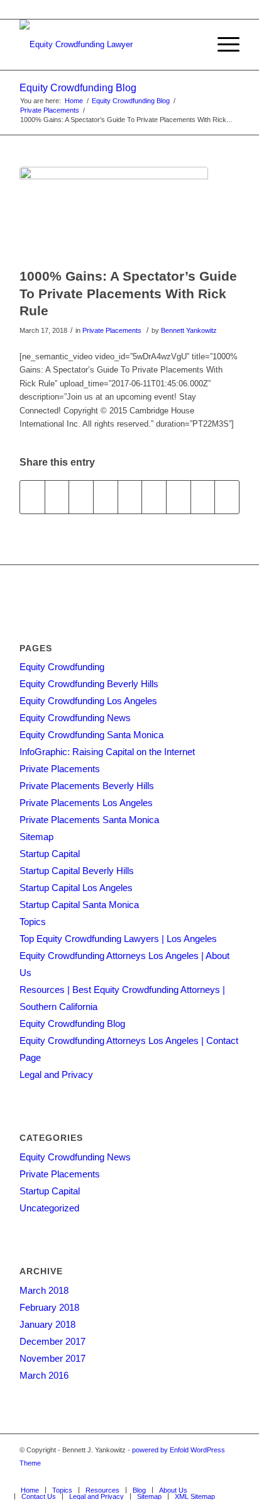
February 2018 (49, 1307)
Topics (32, 921)
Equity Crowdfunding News (75, 717)
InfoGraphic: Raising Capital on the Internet (107, 751)
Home (74, 100)
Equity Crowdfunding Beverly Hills (88, 683)
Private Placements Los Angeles (86, 802)
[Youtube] (192, 1476)
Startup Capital (49, 853)
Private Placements (49, 110)
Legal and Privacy (56, 1074)
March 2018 (44, 1290)
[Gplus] (173, 1476)
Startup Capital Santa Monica (79, 904)
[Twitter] (135, 1476)
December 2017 (52, 1341)
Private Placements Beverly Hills (86, 785)
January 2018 (47, 1324)
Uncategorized (49, 1208)
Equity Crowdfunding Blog (77, 87)
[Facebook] (116, 1476)
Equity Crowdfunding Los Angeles (88, 700)
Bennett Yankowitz (189, 330)
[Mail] (230, 1476)
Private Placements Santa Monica (89, 819)
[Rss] (211, 1476)
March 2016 (44, 1375)
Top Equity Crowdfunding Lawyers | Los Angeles (118, 938)
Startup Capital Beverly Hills (76, 870)
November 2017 (52, 1358)
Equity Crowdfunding (61, 666)
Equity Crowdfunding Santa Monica (91, 734)
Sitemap (36, 836)
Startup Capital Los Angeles (76, 887)
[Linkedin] (154, 1476)
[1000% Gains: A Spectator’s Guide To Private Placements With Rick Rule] (113, 214)
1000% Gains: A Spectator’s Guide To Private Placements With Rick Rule (128, 293)
